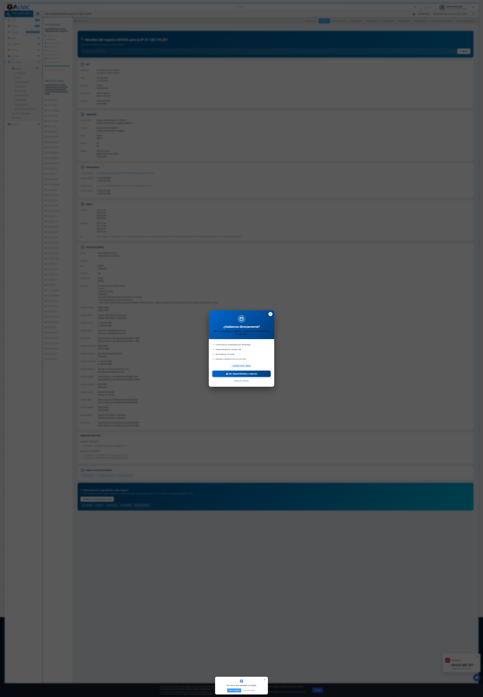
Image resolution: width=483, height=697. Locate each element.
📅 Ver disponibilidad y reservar (241, 373)
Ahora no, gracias (241, 380)
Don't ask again (249, 690)
